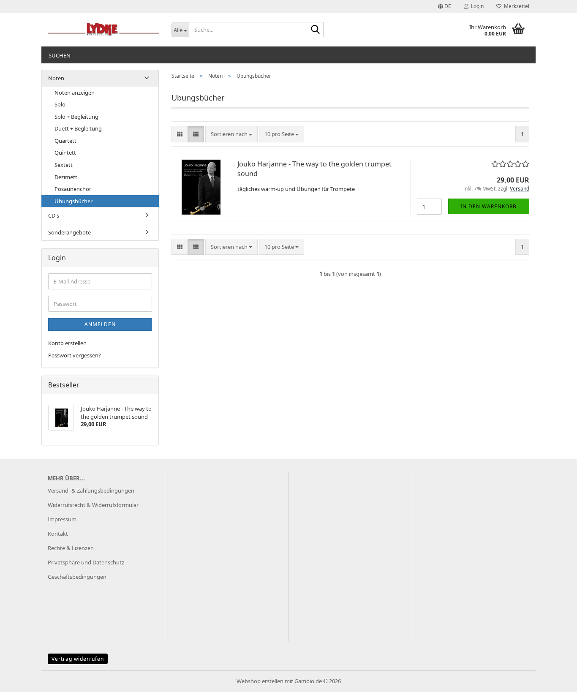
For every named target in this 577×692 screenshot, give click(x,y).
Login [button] (476, 6)
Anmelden (100, 324)
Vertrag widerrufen (78, 658)
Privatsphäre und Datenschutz (86, 562)
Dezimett (65, 177)
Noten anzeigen (74, 92)
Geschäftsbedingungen (77, 576)
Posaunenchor (72, 189)
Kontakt (58, 533)
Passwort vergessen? (74, 355)
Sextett (63, 165)
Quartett (65, 140)
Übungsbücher (73, 201)
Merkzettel (515, 6)
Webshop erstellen (260, 681)
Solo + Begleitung (76, 116)
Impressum (62, 519)
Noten (56, 78)
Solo (59, 104)
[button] (444, 6)
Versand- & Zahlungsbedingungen (91, 490)
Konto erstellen (67, 343)
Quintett (65, 152)
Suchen (60, 55)
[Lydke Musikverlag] (103, 29)
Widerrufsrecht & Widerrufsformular (93, 505)
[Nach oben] (553, 679)
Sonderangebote (69, 232)
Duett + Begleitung (78, 128)
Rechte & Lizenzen (71, 548)
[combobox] (231, 134)
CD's (53, 215)
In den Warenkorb (488, 206)
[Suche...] (316, 30)
